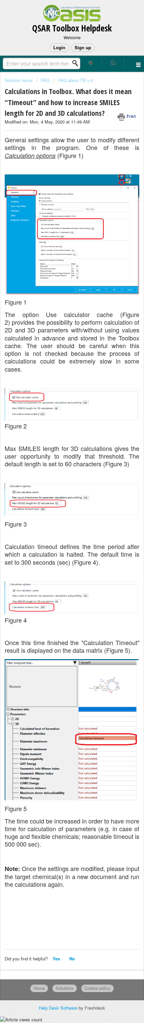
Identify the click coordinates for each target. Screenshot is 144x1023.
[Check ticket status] (113, 63)
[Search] (77, 63)
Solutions (65, 988)
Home (39, 988)
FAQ (45, 80)
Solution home (19, 80)
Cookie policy (97, 988)
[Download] (59, 520)
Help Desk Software (59, 1008)
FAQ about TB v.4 (75, 80)
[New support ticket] (91, 63)
